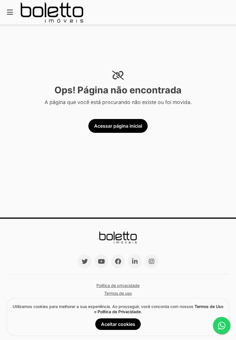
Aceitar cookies (118, 324)
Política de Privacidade (119, 311)
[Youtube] (101, 261)
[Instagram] (151, 261)
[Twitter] (85, 261)
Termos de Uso (209, 306)
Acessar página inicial (118, 126)
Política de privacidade (118, 285)
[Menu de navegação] (10, 12)
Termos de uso (118, 293)
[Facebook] (118, 261)
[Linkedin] (135, 261)
